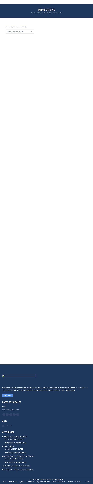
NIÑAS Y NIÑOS (8, 446)
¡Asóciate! (8, 426)
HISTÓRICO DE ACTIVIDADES (15, 443)
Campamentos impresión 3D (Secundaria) (26, 116)
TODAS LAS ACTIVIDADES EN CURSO (16, 466)
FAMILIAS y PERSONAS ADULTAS (14, 437)
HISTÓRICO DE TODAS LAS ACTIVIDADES (17, 469)
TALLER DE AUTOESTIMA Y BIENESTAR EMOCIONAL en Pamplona (34, 304)
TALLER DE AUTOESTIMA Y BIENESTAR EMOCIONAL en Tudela (33, 350)
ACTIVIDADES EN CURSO (14, 439)
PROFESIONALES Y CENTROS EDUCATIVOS (18, 456)
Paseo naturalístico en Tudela (21, 210)
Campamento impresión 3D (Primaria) (24, 76)
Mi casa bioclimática (16, 163)
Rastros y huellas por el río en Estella (25, 257)
